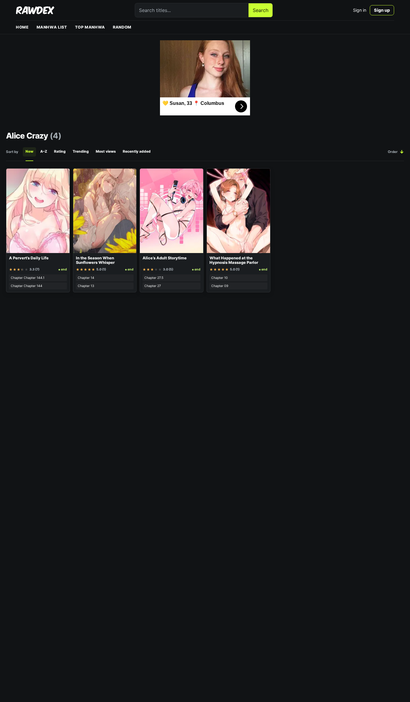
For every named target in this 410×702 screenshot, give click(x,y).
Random (122, 27)
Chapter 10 (219, 278)
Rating (60, 151)
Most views (106, 151)
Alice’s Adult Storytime (165, 258)
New (29, 151)
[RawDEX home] (35, 10)
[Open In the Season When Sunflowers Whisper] (105, 211)
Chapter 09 (219, 286)
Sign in (359, 10)
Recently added (137, 151)
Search (260, 10)
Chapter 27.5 (153, 278)
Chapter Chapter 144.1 (27, 278)
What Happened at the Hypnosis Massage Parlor (234, 260)
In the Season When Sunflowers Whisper (95, 260)
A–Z (43, 151)
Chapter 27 (152, 286)
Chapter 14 (86, 278)
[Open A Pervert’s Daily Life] (38, 211)
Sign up (382, 10)
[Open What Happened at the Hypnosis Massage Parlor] (238, 211)
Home (22, 27)
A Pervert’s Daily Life (29, 258)
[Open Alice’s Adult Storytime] (171, 211)
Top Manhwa (90, 27)
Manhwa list (52, 27)
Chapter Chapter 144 (26, 286)
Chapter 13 (86, 286)
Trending (81, 151)
